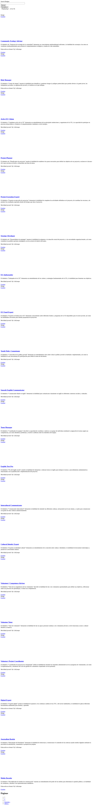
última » (6, 803)
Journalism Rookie (8, 739)
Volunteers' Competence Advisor (13, 583)
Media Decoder (6, 778)
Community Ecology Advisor (11, 41)
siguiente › (7, 802)
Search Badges (5, 1)
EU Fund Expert (7, 312)
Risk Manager (6, 80)
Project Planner (6, 158)
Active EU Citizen (7, 119)
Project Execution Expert (10, 197)
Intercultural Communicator (11, 505)
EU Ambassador (7, 275)
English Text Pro (7, 466)
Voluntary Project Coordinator (12, 661)
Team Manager (6, 427)
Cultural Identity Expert (10, 544)
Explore (3, 16)
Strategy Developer (8, 236)
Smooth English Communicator (12, 390)
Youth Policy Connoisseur (10, 351)
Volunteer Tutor (7, 622)
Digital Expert (6, 700)
